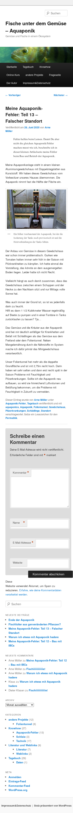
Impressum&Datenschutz (36, 83)
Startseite (11, 66)
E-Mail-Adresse (23, 542)
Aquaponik (26, 407)
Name (19, 522)
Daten (19, 762)
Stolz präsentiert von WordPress (53, 805)
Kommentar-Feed (19, 786)
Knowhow (45, 66)
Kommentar (21, 472)
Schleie (21, 737)
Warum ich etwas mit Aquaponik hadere (34, 637)
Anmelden (15, 777)
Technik (21, 741)
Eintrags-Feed (17, 781)
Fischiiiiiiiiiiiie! (35, 669)
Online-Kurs (13, 74)
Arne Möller (40, 400)
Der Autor (11, 83)
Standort (46, 410)
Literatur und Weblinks (23, 745)
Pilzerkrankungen (15, 410)
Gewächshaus (57, 407)
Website (17, 562)
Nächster (61, 95)
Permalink (11, 418)
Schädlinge (33, 410)
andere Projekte (34, 74)
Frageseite (55, 74)
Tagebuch (28, 66)
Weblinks (22, 753)
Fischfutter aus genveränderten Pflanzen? (35, 624)
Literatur (21, 749)
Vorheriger (13, 95)
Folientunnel (41, 407)
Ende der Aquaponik (21, 620)
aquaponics (12, 407)
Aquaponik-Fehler (15, 403)
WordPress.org (18, 790)
